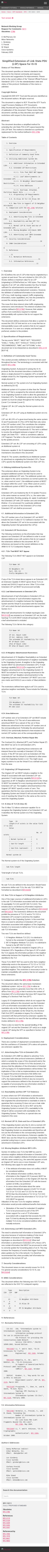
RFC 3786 (36, 132)
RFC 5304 (34, 1433)
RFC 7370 (6, 1536)
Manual (40, 8)
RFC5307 (9, 912)
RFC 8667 (6, 1538)
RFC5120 (5, 615)
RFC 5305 (32, 1353)
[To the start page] (6, 1549)
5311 (24, 29)
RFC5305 (26, 890)
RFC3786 (20, 309)
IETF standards (17, 12)
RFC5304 (5, 1272)
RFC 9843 (6, 1541)
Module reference (27, 8)
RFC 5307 (28, 1369)
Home (3, 12)
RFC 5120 (7, 1398)
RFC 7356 (6, 1534)
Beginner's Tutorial (9, 8)
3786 (13, 31)
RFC (25, 12)
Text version (6, 18)
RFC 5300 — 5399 (34, 12)
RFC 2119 (43, 348)
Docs (9, 12)
